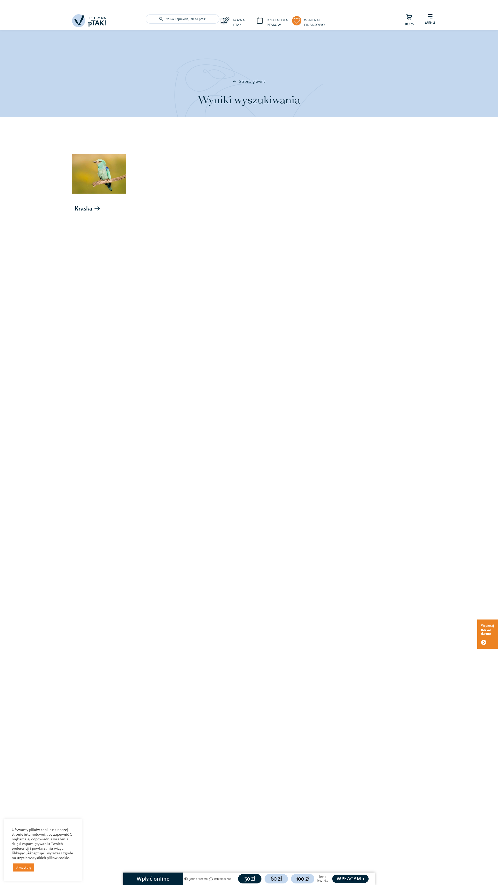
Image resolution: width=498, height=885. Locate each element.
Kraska (83, 208)
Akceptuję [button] (23, 867)
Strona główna (252, 81)
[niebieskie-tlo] (89, 16)
